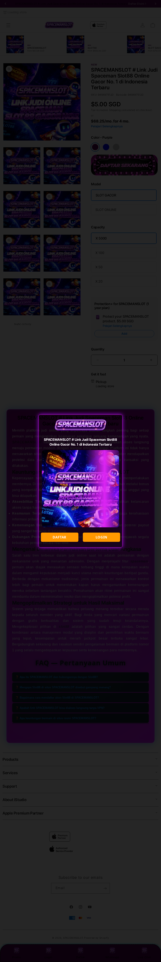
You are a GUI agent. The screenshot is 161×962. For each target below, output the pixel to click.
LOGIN (101, 537)
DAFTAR (59, 537)
